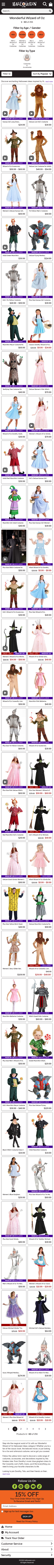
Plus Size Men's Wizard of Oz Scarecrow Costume (13, 1061)
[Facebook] (14, 1486)
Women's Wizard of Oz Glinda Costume (39, 434)
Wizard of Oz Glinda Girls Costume (38, 656)
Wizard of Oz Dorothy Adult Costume (12, 434)
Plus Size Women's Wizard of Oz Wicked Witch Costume (39, 790)
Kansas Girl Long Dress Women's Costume (11, 122)
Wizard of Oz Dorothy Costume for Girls (40, 1417)
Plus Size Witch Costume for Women (12, 567)
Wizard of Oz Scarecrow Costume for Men (11, 166)
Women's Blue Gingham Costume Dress (11, 1194)
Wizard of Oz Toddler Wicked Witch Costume (39, 1239)
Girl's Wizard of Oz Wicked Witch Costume (38, 835)
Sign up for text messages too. (19, 1511)
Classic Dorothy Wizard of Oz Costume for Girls (39, 344)
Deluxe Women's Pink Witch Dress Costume (39, 389)
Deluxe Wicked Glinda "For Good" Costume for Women (12, 1328)
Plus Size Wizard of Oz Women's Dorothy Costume (38, 612)
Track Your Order (14, 1538)
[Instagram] (27, 1486)
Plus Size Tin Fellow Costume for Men (13, 746)
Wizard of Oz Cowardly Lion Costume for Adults (12, 701)
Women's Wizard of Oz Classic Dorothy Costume (40, 1283)
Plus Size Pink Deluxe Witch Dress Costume (12, 790)
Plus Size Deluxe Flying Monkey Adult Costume (37, 1105)
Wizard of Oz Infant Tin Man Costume (38, 1373)
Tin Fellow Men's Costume (38, 211)
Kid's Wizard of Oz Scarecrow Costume (13, 612)
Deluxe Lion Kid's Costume (38, 122)
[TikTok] (39, 1486)
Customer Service (11, 1543)
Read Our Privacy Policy (27, 1521)
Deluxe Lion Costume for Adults (40, 166)
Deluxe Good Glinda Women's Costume (13, 879)
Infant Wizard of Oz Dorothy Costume (39, 567)
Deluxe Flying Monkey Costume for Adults (37, 255)
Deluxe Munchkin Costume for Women (39, 924)
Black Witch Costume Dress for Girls (14, 1150)
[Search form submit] (50, 11)
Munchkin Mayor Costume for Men (13, 344)
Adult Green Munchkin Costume (10, 255)
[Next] (45, 1429)
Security (6, 1555)
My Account (12, 1532)
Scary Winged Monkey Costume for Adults (11, 1373)
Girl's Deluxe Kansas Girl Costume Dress (37, 478)
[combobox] (24, 11)
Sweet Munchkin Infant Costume (37, 1061)
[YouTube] (33, 1486)
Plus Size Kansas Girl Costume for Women (39, 300)
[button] (50, 4)
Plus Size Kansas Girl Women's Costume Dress (40, 523)
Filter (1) (7, 74)
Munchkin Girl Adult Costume (13, 523)
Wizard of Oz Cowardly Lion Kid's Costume (39, 968)
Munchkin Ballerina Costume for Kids (13, 1016)
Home (8, 1526)
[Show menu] (3, 4)
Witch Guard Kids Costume (38, 1016)
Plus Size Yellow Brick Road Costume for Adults (12, 924)
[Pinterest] (20, 1486)
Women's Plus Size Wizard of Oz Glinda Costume (13, 1417)
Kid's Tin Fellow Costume (12, 300)
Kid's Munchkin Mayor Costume (14, 1105)
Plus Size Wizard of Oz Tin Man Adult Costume (40, 1194)
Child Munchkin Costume (38, 1150)
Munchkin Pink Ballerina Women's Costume (37, 701)
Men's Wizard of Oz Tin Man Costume (12, 1283)
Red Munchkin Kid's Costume (13, 835)
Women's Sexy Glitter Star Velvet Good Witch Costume (13, 968)
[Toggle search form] (44, 4)
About (5, 1549)
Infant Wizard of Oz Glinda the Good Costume (39, 879)
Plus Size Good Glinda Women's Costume (10, 1239)
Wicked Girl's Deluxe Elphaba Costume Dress (39, 1328)
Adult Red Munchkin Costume (13, 478)
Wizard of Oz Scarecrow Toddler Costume (37, 746)
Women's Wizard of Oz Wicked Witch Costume (14, 656)
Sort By (40, 74)
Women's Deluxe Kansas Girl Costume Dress (13, 211)
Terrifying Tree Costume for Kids (12, 389)
